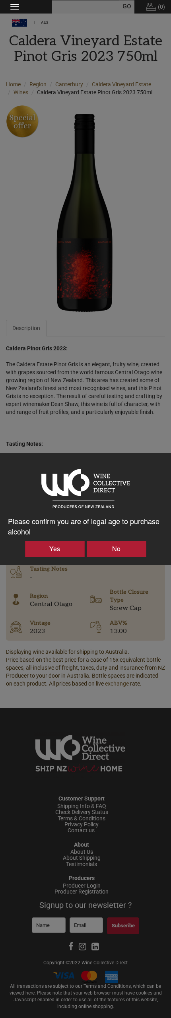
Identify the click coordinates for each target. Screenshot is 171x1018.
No (116, 548)
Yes (54, 548)
